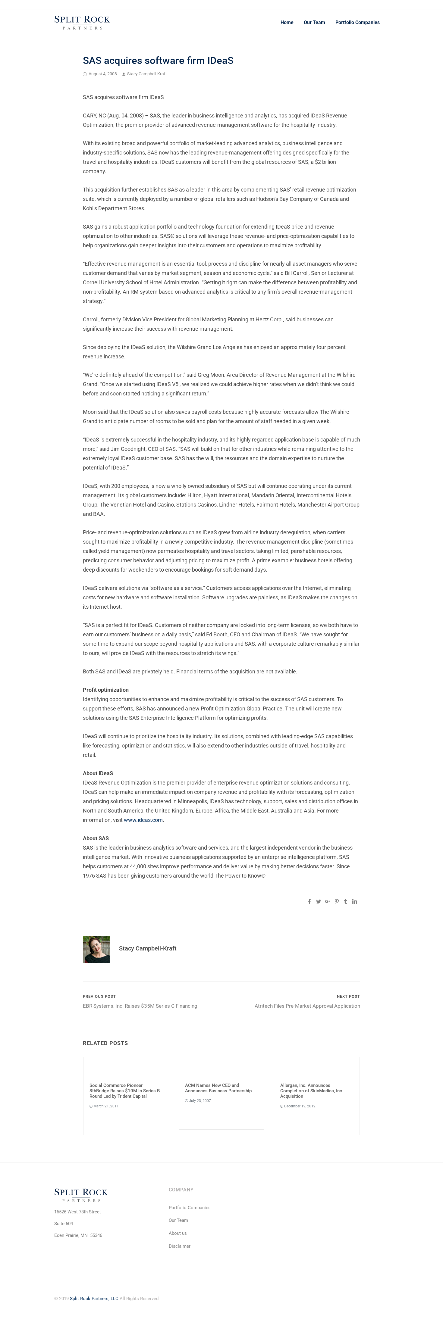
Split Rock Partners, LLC (94, 1298)
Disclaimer (179, 1246)
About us (178, 1233)
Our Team (314, 22)
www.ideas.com (143, 820)
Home (287, 22)
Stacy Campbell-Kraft (147, 73)
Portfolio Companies (357, 22)
